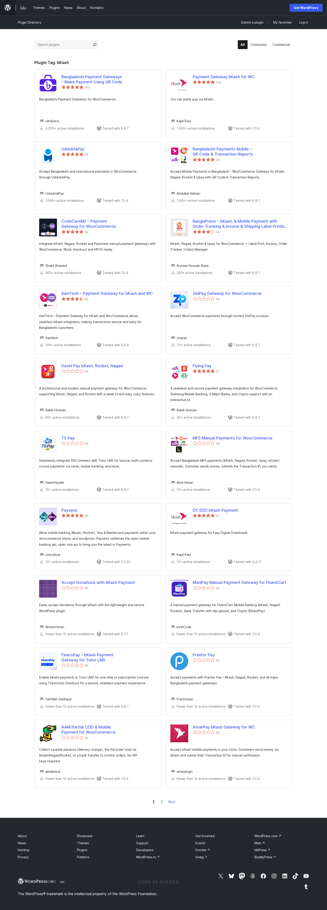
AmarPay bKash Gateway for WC (224, 727)
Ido (62, 882)
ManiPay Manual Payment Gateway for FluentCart (239, 582)
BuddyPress (265, 857)
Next (171, 802)
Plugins (82, 850)
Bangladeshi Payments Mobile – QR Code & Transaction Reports (223, 151)
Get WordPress (306, 8)
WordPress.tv (148, 857)
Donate (202, 850)
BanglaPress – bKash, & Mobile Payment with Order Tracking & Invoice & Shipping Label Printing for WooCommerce (240, 224)
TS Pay (68, 438)
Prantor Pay (204, 655)
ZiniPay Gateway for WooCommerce (227, 293)
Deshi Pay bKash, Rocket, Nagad (92, 365)
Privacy (23, 857)
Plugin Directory (29, 22)
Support (142, 843)
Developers (144, 850)
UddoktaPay (72, 149)
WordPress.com (267, 836)
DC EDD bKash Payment (215, 510)
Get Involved (204, 836)
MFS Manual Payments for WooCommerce (232, 438)
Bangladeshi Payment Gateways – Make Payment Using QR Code (91, 79)
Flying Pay (202, 365)
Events (200, 843)
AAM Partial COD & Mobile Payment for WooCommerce (88, 729)
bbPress (262, 850)
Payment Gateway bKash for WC (223, 76)
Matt (259, 843)
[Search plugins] (94, 44)
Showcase (84, 836)
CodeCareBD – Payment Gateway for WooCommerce (88, 224)
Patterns (83, 857)
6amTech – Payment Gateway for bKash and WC (107, 293)
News (22, 843)
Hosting (23, 850)
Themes (83, 843)
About (22, 836)
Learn (140, 836)
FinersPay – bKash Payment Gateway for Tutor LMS (87, 657)
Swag (201, 857)
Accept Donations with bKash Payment (98, 582)
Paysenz (69, 510)
